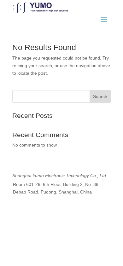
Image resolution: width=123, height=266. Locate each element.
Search (100, 96)
